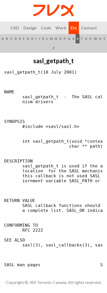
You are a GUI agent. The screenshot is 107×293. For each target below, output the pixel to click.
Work (60, 27)
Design (30, 27)
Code (46, 27)
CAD (14, 27)
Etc (74, 27)
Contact (89, 27)
